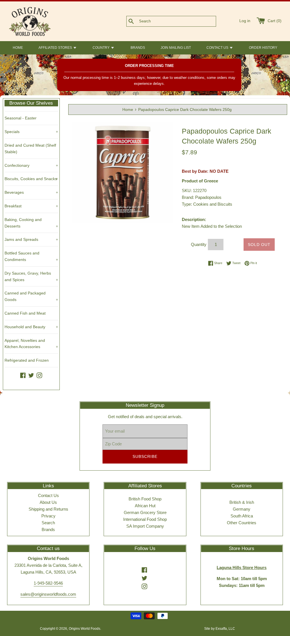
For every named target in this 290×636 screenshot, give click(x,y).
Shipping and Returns (48, 509)
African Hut (145, 505)
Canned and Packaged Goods (31, 296)
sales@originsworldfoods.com (48, 594)
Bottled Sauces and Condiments (31, 256)
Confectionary (31, 165)
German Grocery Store (145, 512)
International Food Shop (145, 519)
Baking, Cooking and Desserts (31, 222)
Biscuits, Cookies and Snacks (31, 178)
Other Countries (241, 522)
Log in (244, 21)
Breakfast (31, 206)
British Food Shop (145, 498)
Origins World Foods (84, 629)
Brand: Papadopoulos (201, 197)
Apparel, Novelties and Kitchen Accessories (31, 343)
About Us (48, 502)
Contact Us (48, 495)
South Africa (242, 515)
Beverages (31, 192)
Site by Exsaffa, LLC (219, 629)
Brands (48, 529)
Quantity (198, 244)
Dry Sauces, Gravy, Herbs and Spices (31, 276)
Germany (241, 509)
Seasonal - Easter (21, 118)
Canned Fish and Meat (25, 313)
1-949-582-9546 (48, 583)
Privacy (48, 515)
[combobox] (180, 21)
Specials (31, 131)
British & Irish (241, 502)
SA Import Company (145, 526)
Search (48, 522)
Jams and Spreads (31, 239)
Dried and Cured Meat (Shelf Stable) (30, 148)
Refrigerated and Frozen (27, 360)
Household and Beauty (31, 327)
